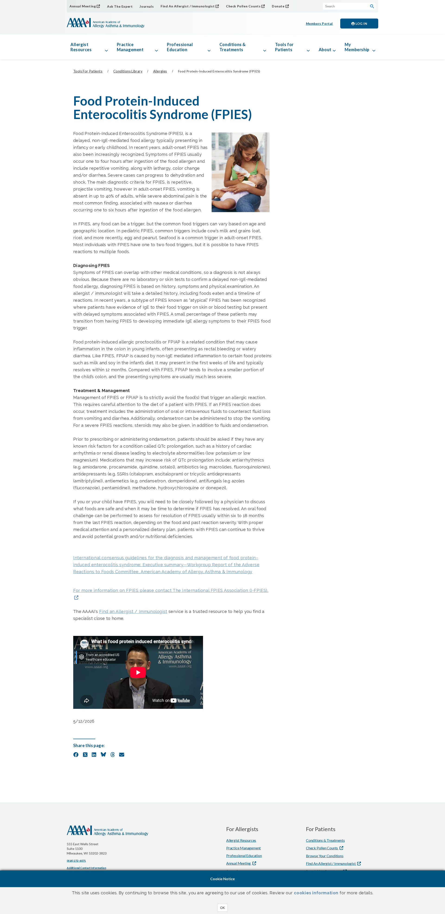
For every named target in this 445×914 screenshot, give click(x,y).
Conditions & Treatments (232, 47)
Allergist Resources (81, 47)
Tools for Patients (284, 47)
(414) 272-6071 (76, 860)
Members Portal (319, 23)
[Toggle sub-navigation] (106, 47)
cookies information (316, 892)
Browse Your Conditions (324, 856)
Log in (361, 23)
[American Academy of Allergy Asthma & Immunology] (106, 23)
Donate (278, 6)
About (325, 49)
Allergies (160, 71)
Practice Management (130, 47)
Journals (147, 6)
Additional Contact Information (86, 868)
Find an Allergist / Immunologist (133, 611)
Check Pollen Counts (243, 6)
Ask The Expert (120, 6)
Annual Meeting (83, 6)
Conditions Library (127, 71)
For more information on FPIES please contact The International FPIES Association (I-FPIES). (170, 590)
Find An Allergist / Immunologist (188, 6)
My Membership (357, 47)
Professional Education (180, 47)
